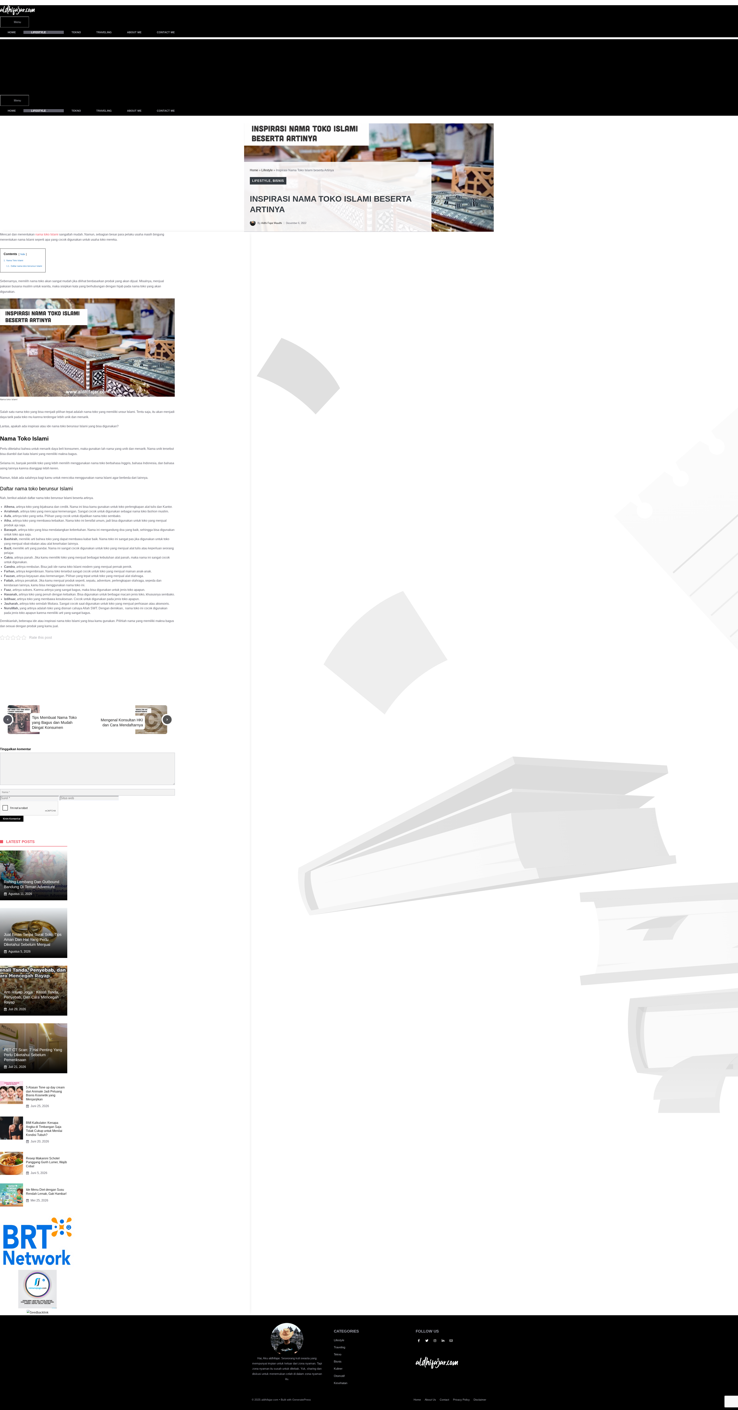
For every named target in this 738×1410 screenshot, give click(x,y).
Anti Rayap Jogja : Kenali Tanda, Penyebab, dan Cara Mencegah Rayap (31, 997)
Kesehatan (340, 1383)
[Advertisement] (125, 66)
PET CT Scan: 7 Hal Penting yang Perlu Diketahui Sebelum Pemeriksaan (33, 1055)
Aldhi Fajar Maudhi (271, 223)
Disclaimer (480, 1399)
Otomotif (339, 1376)
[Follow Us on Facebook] (419, 1341)
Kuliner (338, 1368)
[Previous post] (7, 719)
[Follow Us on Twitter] (427, 1341)
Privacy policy (461, 1399)
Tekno (76, 32)
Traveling (104, 32)
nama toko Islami (46, 234)
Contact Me (166, 32)
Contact (444, 1399)
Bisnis (278, 180)
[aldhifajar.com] (17, 14)
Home (12, 32)
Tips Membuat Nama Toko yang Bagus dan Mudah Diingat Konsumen (54, 722)
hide (22, 254)
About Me (134, 32)
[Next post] (167, 719)
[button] (193, 32)
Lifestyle (38, 32)
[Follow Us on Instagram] (435, 1341)
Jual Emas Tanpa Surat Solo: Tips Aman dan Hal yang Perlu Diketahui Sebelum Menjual (33, 939)
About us (430, 1399)
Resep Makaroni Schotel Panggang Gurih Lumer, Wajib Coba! (46, 1162)
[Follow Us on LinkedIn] (443, 1341)
